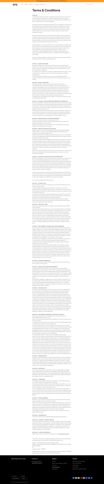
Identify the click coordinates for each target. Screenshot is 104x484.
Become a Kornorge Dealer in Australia (59, 463)
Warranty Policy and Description (79, 461)
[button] (26, 4)
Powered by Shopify (25, 482)
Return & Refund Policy (77, 463)
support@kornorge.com (37, 462)
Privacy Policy (75, 467)
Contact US (54, 465)
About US (54, 461)
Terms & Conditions (56, 467)
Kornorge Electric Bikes (18, 482)
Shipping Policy (76, 465)
